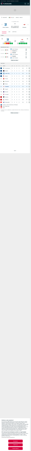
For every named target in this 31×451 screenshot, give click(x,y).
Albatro (6, 70)
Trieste (6, 78)
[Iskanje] (25, 4)
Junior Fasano (6, 27)
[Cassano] (3, 86)
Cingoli (6, 89)
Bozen (6, 76)
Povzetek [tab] (4, 31)
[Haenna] (3, 97)
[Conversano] (3, 68)
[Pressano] (3, 81)
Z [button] (14, 65)
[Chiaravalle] (3, 102)
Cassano (24, 27)
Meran (6, 84)
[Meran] (3, 84)
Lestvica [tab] (14, 31)
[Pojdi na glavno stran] (7, 4)
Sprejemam (15, 441)
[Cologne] (3, 94)
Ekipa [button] (4, 65)
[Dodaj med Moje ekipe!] (2, 24)
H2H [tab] (9, 31)
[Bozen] (3, 76)
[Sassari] (3, 92)
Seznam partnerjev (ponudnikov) (8, 437)
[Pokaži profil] (5, 24)
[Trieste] (3, 78)
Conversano (7, 68)
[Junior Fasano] (3, 73)
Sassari (6, 91)
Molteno (7, 99)
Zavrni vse (15, 444)
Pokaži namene (15, 448)
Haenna (6, 97)
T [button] (26, 65)
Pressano (7, 81)
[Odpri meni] (28, 4)
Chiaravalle (7, 102)
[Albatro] (3, 71)
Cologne (7, 94)
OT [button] (12, 65)
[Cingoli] (3, 89)
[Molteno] (3, 99)
